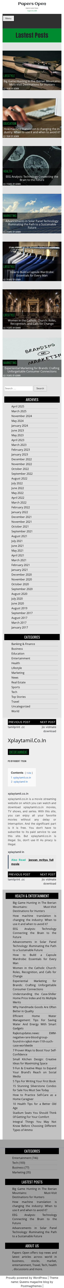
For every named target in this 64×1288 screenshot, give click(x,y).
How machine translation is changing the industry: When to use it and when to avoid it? (32, 130)
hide (29, 773)
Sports (15, 687)
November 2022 (21, 464)
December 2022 (21, 459)
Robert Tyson (19, 761)
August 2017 (19, 618)
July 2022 (17, 483)
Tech (14, 692)
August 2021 (19, 536)
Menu (8, 18)
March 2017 (18, 623)
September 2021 (22, 531)
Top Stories (18, 697)
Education (9, 123)
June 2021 (17, 546)
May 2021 (17, 550)
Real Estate (18, 682)
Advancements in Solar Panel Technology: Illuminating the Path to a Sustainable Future (32, 224)
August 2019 (19, 608)
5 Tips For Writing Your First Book (34, 1081)
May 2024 (17, 421)
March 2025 (18, 411)
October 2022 (20, 469)
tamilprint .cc (16, 727)
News (14, 677)
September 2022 (22, 474)
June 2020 (17, 603)
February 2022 (20, 507)
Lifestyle (9, 75)
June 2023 (17, 430)
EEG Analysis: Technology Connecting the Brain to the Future (32, 178)
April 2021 (17, 555)
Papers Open (32, 4)
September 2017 (22, 613)
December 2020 (21, 574)
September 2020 (22, 589)
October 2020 (20, 584)
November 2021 (21, 522)
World (15, 711)
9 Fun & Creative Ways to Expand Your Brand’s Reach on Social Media (34, 1072)
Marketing (10, 215)
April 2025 (17, 406)
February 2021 (20, 565)
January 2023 (19, 454)
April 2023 (17, 440)
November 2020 (21, 579)
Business (17, 649)
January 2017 (19, 627)
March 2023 (18, 445)
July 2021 (17, 541)
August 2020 (19, 594)
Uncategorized (20, 706)
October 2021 (20, 526)
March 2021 (18, 560)
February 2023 (20, 450)
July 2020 (17, 598)
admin (16, 88)
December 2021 (21, 517)
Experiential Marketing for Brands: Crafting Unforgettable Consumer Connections (32, 369)
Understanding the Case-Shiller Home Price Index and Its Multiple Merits (34, 998)
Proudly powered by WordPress (26, 1277)
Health (7, 171)
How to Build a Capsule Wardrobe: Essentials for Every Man (32, 273)
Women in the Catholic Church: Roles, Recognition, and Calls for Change (32, 322)
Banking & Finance (23, 644)
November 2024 (21, 416)
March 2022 (18, 502)
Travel (15, 701)
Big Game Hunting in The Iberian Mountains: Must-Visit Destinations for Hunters (32, 82)
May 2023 (17, 435)
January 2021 (19, 570)
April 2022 (17, 498)
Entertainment (20, 658)
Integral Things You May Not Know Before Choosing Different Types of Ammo (34, 1126)
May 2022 (17, 493)
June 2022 (17, 488)
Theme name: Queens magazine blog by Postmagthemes (34, 1282)
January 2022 (19, 512)
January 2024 (19, 426)
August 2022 (19, 478)
